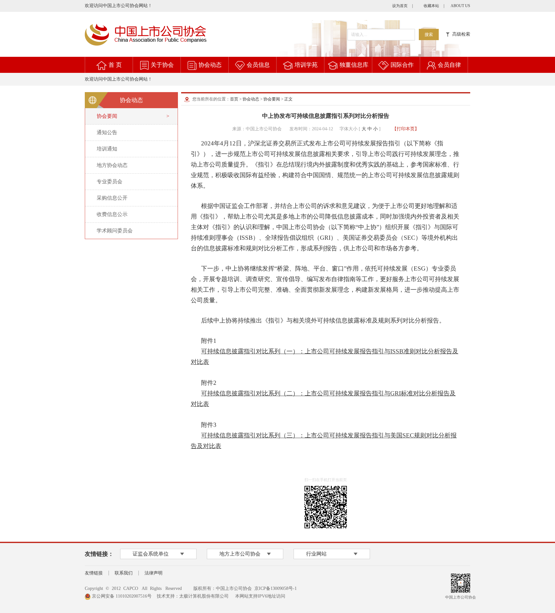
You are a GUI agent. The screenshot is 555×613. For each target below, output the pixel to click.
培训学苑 (306, 65)
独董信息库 (353, 65)
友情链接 (94, 573)
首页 (234, 99)
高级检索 (460, 34)
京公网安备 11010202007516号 (121, 596)
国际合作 (402, 65)
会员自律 (449, 65)
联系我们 (124, 573)
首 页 (115, 65)
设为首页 (400, 6)
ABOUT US (460, 6)
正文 (288, 99)
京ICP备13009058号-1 (275, 588)
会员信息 (258, 65)
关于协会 (162, 65)
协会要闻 (271, 99)
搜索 (429, 34)
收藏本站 (431, 6)
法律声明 (154, 573)
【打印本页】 (405, 128)
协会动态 (210, 65)
